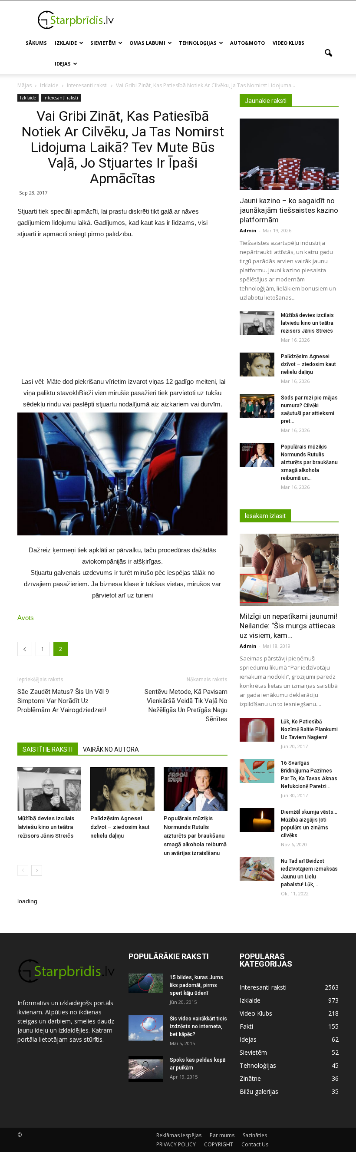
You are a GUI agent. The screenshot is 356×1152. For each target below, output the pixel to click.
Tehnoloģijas (198, 43)
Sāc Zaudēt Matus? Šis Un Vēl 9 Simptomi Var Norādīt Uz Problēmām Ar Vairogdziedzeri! (63, 701)
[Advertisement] (236, 20)
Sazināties (255, 1135)
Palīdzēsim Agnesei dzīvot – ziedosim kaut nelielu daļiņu (119, 827)
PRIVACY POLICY (176, 1144)
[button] (328, 53)
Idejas (63, 63)
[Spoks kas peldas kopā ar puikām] (146, 1069)
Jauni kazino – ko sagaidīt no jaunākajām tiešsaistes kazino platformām (289, 210)
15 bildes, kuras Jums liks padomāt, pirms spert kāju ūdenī (196, 985)
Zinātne (250, 1078)
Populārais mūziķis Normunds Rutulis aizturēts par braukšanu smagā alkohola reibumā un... (309, 462)
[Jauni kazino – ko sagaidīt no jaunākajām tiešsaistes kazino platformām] (289, 154)
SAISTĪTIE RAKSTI (48, 749)
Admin (248, 230)
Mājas (24, 85)
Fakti (246, 1026)
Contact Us (254, 1144)
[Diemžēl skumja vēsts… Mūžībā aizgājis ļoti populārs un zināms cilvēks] (257, 820)
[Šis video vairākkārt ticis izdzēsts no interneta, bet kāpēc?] (146, 1028)
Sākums (36, 43)
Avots (25, 617)
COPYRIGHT (218, 1144)
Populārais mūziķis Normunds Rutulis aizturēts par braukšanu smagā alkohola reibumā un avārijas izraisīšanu (195, 835)
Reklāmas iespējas (178, 1135)
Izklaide (66, 43)
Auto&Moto (247, 43)
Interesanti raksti (60, 98)
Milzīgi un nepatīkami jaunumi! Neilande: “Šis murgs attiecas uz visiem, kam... (288, 626)
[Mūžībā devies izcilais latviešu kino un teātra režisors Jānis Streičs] (49, 789)
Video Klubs (288, 43)
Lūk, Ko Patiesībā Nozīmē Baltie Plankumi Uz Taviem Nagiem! (309, 729)
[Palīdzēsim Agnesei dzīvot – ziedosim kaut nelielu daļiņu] (122, 789)
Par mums (222, 1135)
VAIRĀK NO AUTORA (111, 749)
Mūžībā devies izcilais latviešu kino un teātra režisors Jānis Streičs (45, 827)
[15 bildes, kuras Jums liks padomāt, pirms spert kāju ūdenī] (146, 983)
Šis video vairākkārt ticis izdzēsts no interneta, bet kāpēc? (198, 1026)
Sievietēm (103, 43)
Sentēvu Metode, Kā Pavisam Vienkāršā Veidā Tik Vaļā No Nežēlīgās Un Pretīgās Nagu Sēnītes (186, 705)
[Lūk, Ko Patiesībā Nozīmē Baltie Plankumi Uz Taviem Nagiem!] (257, 730)
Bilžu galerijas (259, 1091)
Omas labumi (147, 43)
